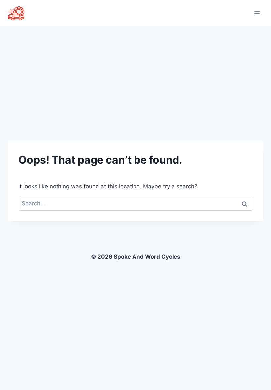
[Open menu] (257, 13)
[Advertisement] (135, 76)
